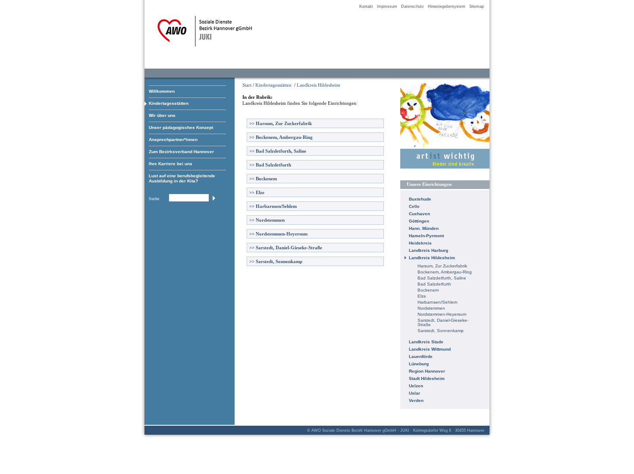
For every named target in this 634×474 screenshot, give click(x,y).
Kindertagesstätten (168, 103)
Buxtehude (420, 199)
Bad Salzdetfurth (270, 164)
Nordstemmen (267, 220)
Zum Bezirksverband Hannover (181, 151)
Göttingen (419, 221)
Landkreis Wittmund (430, 349)
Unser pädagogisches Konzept (181, 127)
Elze (256, 192)
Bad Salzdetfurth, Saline (277, 151)
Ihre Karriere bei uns (170, 163)
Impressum (387, 6)
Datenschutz (412, 6)
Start (246, 85)
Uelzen (416, 385)
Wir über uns (162, 115)
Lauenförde (421, 356)
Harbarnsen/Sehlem (273, 206)
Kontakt (366, 6)
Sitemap (476, 6)
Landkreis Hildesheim (318, 85)
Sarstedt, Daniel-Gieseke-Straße (285, 247)
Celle (414, 206)
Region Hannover (427, 371)
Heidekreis (420, 243)
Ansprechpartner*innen (173, 139)
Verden (416, 400)
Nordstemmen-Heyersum (278, 233)
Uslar (414, 393)
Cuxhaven (419, 213)
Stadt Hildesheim (427, 378)
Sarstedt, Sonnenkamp (275, 261)
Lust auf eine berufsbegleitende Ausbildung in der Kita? (182, 178)
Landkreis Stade (426, 341)
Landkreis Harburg (428, 250)
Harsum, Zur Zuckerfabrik (280, 123)
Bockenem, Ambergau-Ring (281, 137)
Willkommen (162, 91)
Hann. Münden (424, 228)
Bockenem (263, 178)
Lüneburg (419, 363)
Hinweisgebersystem (446, 6)
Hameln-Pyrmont (426, 235)
